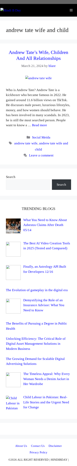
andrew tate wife (25, 143)
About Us (21, 445)
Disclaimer (55, 445)
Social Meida (41, 137)
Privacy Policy (38, 452)
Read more (39, 125)
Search (10, 177)
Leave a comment (41, 155)
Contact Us (38, 445)
